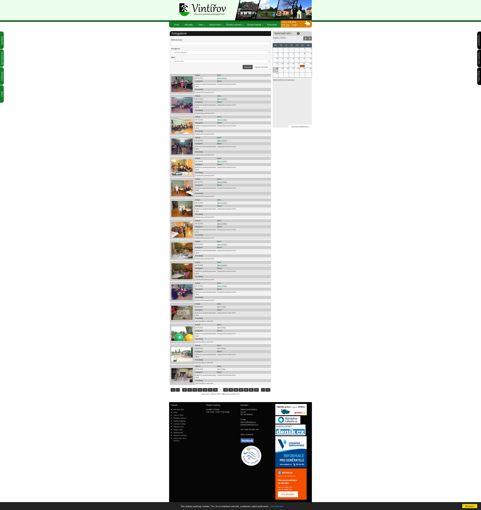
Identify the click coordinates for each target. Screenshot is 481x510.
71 (190, 390)
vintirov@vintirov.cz (248, 422)
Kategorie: (175, 48)
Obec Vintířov (222, 78)
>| (268, 390)
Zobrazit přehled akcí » (300, 126)
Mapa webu (178, 429)
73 (200, 390)
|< (173, 390)
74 (205, 390)
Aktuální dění (178, 409)
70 (184, 390)
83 (251, 390)
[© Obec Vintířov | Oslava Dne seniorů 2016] (180, 84)
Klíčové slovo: (177, 40)
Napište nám (178, 427)
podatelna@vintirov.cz (249, 424)
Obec (175, 412)
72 (195, 390)
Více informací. (277, 506)
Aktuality (189, 24)
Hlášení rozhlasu (180, 435)
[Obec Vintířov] (240, 10)
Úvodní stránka (179, 424)
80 (236, 390)
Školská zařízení (179, 418)
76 (215, 390)
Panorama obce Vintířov (180, 439)
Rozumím (469, 506)
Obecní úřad (178, 415)
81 (241, 390)
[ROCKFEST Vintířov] (302, 66)
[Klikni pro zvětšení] (182, 84)
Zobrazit (247, 67)
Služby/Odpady (179, 421)
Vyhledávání (178, 432)
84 (256, 390)
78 (225, 390)
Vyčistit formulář (261, 67)
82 (246, 390)
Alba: (173, 57)
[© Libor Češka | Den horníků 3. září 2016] (180, 312)
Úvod (176, 24)
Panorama (272, 24)
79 (231, 390)
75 (210, 390)
